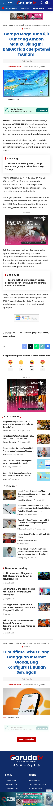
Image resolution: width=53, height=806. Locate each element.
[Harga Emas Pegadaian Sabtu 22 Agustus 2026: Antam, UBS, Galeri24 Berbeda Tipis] (43, 425)
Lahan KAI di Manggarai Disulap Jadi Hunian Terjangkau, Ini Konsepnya (19, 592)
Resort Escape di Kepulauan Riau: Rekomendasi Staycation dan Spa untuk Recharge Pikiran (33, 494)
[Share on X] (30, 346)
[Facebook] (14, 765)
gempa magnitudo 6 (40, 333)
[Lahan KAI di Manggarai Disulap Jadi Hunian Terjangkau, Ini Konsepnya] (44, 591)
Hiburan (29, 500)
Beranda (5, 25)
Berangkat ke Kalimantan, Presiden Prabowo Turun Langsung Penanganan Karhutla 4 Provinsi (25, 283)
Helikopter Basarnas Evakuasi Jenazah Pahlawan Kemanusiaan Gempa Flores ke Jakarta (19, 624)
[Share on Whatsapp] (36, 346)
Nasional (10, 25)
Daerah (5, 467)
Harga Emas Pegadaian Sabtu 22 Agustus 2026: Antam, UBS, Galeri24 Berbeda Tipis (18, 424)
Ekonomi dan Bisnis (9, 430)
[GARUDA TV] (26, 2)
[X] (17, 765)
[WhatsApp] (38, 765)
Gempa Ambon (25, 333)
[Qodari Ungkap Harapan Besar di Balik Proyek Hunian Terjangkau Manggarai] (43, 452)
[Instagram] (28, 765)
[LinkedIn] (35, 765)
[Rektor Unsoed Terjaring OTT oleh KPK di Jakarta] (9, 538)
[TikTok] (32, 765)
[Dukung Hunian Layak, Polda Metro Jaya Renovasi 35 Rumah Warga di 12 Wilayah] (44, 607)
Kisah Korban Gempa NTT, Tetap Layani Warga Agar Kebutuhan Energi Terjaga (24, 166)
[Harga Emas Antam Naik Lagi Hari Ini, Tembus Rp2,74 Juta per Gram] (43, 439)
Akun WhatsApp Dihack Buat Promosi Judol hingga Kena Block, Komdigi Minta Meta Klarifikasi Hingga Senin (33, 508)
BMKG (15, 333)
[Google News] (25, 765)
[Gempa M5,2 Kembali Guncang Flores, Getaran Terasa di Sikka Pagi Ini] (43, 464)
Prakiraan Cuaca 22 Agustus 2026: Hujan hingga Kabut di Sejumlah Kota (17, 576)
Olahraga (20, 558)
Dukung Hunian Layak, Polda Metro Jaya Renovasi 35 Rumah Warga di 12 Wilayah (19, 607)
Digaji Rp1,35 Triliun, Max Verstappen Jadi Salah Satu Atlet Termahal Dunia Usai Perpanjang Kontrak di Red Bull (32, 551)
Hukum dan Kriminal (23, 529)
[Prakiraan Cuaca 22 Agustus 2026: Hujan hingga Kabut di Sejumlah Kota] (44, 576)
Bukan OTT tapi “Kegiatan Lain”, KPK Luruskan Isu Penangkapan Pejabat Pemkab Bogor (33, 522)
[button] (5, 2)
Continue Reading (26, 739)
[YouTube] (21, 765)
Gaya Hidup (21, 500)
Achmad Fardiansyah (14, 67)
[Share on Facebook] (24, 346)
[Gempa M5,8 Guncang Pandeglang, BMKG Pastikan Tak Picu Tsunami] (43, 476)
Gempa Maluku (9, 336)
